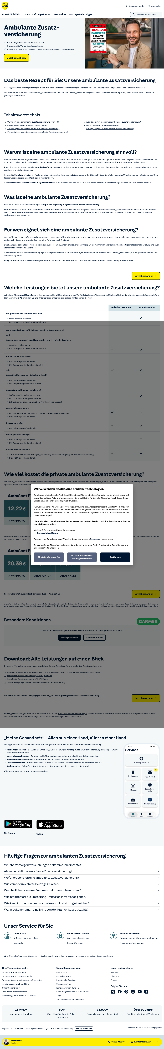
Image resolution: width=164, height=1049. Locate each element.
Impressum (95, 539)
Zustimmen (115, 557)
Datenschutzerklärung (47, 533)
